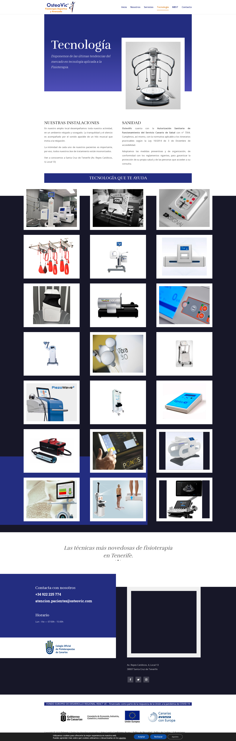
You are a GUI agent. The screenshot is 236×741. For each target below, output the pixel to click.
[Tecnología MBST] (52, 226)
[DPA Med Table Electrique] (118, 420)
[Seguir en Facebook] (130, 679)
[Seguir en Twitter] (138, 679)
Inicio (124, 7)
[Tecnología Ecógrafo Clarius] (52, 323)
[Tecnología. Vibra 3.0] (118, 372)
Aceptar (141, 736)
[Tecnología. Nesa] (184, 226)
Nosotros (135, 7)
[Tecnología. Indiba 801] (184, 323)
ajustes (122, 738)
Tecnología (163, 7)
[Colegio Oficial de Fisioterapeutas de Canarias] (60, 653)
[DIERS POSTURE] (118, 517)
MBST (175, 7)
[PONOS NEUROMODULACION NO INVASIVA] (118, 469)
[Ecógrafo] (184, 517)
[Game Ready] (52, 469)
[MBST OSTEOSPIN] (184, 469)
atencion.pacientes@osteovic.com (63, 601)
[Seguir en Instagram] (146, 679)
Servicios (148, 7)
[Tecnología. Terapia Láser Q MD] (184, 372)
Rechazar (158, 736)
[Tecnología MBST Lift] (118, 274)
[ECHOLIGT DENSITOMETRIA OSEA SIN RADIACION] (52, 517)
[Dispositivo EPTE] (184, 420)
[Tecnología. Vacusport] (118, 323)
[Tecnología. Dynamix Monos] (118, 226)
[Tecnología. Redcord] (52, 274)
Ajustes (175, 736)
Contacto (187, 7)
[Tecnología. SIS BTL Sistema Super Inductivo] (52, 372)
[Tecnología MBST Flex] (184, 274)
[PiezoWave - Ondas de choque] (52, 420)
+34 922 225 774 (48, 594)
